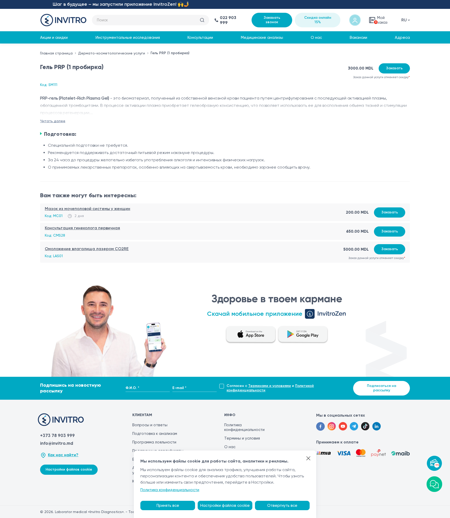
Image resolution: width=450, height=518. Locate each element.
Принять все (168, 505)
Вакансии (358, 37)
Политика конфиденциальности (244, 427)
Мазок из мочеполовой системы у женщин (87, 208)
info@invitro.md (56, 443)
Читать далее (52, 121)
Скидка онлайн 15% (317, 19)
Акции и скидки (54, 37)
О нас (316, 37)
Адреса (402, 37)
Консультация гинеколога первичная (82, 227)
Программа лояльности (154, 442)
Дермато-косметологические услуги (111, 53)
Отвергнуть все (282, 505)
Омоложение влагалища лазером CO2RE (87, 248)
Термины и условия (242, 438)
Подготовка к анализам (154, 433)
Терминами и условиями (269, 386)
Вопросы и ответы (149, 425)
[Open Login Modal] (355, 20)
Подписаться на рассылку (381, 388)
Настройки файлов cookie (69, 469)
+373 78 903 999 (57, 435)
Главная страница (56, 53)
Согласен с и (270, 388)
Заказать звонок (272, 19)
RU (404, 19)
